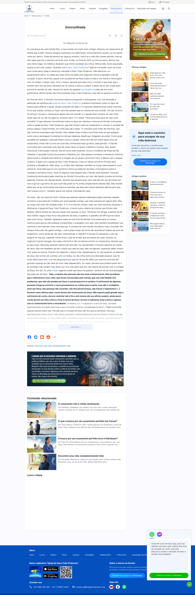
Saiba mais (136, 155)
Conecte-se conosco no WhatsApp (169, 575)
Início (52, 8)
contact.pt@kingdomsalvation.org (90, 587)
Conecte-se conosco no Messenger (150, 162)
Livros (62, 8)
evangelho (88, 89)
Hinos (82, 8)
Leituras (92, 8)
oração (54, 270)
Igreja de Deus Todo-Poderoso (66, 103)
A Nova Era (129, 8)
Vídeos (72, 8)
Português (165, 2)
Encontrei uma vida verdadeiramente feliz (53, 346)
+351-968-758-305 (41, 587)
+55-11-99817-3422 (60, 587)
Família (47, 16)
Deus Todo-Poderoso (77, 67)
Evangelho (103, 8)
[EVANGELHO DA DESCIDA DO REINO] (30, 8)
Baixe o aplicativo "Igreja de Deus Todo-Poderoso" (53, 563)
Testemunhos (116, 8)
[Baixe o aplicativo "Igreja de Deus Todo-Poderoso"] (35, 572)
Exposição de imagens (147, 8)
